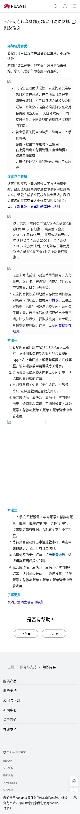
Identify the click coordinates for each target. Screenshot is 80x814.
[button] (55, 6)
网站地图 (8, 761)
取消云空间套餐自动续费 (25, 602)
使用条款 (8, 768)
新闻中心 (10, 710)
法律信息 (8, 790)
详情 (6, 808)
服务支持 (10, 691)
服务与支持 (28, 667)
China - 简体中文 (16, 752)
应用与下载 (11, 700)
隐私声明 (8, 775)
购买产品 (10, 681)
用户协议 (51, 300)
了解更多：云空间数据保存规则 (37, 206)
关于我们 (10, 720)
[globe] (4, 752)
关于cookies (10, 782)
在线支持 (10, 729)
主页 (10, 667)
